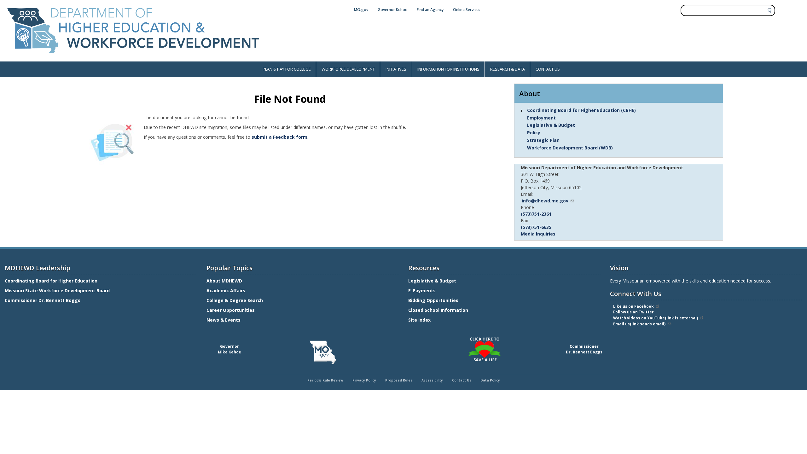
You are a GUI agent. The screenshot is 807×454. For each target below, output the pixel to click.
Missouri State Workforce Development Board (57, 291)
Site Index (420, 320)
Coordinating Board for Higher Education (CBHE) (581, 110)
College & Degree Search (235, 300)
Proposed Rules (398, 380)
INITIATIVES (396, 69)
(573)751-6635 (536, 227)
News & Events (223, 320)
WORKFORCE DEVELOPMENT (348, 69)
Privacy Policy (364, 380)
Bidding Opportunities (434, 300)
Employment (541, 118)
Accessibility (432, 380)
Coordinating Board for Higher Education (52, 281)
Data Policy (490, 380)
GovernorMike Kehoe (229, 349)
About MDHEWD (224, 281)
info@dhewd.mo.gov (545, 201)
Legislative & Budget (551, 125)
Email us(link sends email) (639, 324)
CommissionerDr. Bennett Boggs (584, 349)
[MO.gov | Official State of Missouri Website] (323, 352)
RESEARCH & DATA (507, 69)
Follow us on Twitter (633, 312)
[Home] (133, 58)
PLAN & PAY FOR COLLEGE (287, 69)
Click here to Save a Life (404, 338)
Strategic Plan (543, 140)
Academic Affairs (226, 291)
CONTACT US (548, 69)
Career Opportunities (230, 310)
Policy (533, 133)
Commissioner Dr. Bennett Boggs (42, 300)
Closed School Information (438, 310)
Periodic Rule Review (325, 380)
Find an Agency (430, 9)
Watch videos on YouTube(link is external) (655, 318)
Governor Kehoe (392, 9)
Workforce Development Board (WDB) (570, 148)
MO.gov (361, 9)
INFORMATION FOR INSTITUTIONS (448, 69)
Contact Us (461, 380)
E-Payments (422, 291)
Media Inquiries (538, 234)
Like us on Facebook (633, 306)
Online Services (466, 9)
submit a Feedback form (279, 137)
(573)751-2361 (536, 214)
